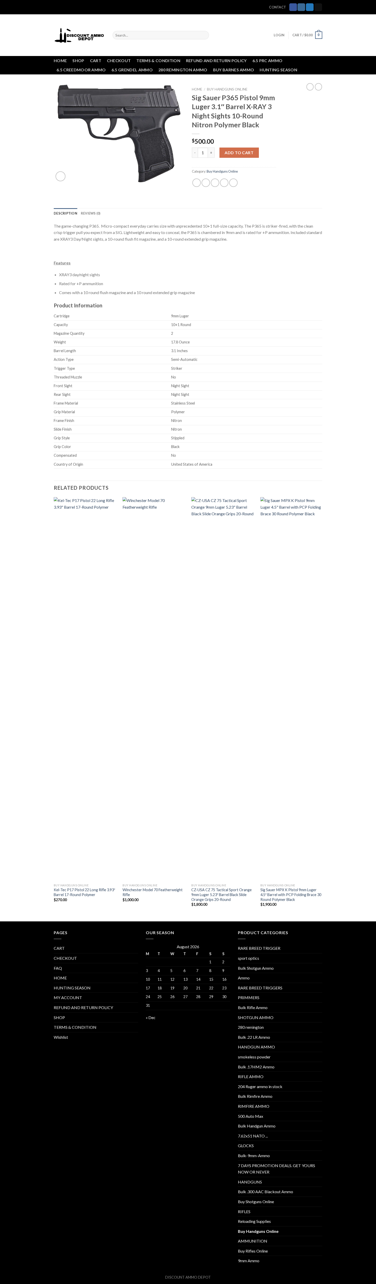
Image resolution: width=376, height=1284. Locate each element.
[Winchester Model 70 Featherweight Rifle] (154, 689)
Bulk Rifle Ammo (253, 1007)
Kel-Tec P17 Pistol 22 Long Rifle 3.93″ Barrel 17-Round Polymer (84, 892)
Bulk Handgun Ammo (256, 1125)
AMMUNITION (252, 1240)
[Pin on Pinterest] (224, 182)
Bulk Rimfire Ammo (255, 1096)
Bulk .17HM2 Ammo (256, 1066)
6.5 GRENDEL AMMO (132, 69)
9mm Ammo (248, 1260)
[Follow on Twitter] (310, 7)
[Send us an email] (318, 7)
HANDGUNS (250, 1181)
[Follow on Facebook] (293, 7)
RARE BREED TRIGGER (259, 948)
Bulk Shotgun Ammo (256, 968)
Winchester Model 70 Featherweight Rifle (153, 892)
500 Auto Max (250, 1116)
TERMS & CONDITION (158, 60)
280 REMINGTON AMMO (182, 69)
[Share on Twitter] (206, 182)
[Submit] (204, 35)
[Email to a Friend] (215, 182)
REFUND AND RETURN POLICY (216, 60)
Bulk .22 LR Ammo (254, 1037)
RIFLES (244, 1211)
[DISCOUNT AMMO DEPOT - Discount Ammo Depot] (79, 35)
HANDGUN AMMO (256, 1046)
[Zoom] (60, 176)
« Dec (151, 1017)
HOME (60, 60)
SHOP (78, 60)
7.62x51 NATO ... (253, 1135)
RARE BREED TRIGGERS (260, 987)
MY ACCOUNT (68, 997)
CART (95, 60)
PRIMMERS (248, 997)
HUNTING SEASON (278, 69)
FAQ (58, 968)
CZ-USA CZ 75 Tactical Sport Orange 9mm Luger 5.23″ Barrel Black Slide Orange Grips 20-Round (221, 894)
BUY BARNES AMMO (233, 69)
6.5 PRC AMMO (267, 60)
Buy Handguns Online (227, 89)
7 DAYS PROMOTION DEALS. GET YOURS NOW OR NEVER (276, 1169)
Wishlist (61, 1037)
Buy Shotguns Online (256, 1201)
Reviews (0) (91, 213)
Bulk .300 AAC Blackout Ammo (265, 1191)
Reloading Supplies (254, 1221)
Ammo (244, 977)
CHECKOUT (119, 60)
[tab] (65, 213)
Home (197, 89)
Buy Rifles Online (253, 1250)
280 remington (251, 1027)
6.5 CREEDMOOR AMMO (81, 69)
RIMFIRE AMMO (253, 1106)
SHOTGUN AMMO (255, 1017)
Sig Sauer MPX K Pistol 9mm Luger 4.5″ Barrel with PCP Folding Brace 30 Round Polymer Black (290, 894)
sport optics (248, 958)
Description (65, 213)
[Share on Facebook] (196, 182)
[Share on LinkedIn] (233, 182)
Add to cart (239, 152)
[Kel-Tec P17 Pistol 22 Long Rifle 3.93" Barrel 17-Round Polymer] (85, 689)
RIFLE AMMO (250, 1076)
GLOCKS (246, 1145)
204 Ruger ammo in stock (260, 1086)
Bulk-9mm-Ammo (254, 1155)
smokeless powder (254, 1056)
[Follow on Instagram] (301, 7)
